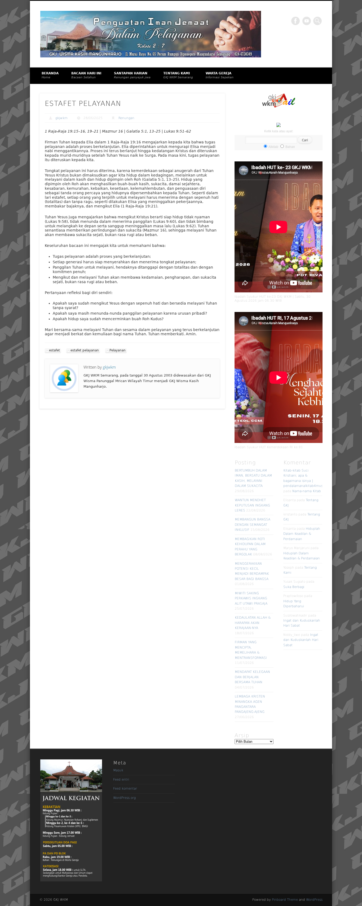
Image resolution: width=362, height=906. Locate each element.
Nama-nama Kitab (306, 491)
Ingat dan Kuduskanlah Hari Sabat (300, 640)
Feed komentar (125, 788)
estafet (54, 350)
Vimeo (306, 21)
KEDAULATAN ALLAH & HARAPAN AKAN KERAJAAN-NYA (253, 623)
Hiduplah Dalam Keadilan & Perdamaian (301, 534)
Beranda (50, 75)
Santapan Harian (132, 75)
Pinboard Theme (285, 900)
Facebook (295, 21)
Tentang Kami (178, 75)
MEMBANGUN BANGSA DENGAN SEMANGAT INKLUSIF (252, 525)
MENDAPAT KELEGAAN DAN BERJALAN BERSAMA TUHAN (252, 677)
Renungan (126, 118)
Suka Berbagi (293, 587)
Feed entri (121, 779)
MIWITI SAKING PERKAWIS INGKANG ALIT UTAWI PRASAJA (251, 598)
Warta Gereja (219, 75)
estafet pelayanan (84, 350)
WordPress (314, 900)
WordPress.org (124, 798)
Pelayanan (117, 350)
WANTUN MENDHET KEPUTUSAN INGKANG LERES (252, 505)
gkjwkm (61, 118)
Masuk (118, 770)
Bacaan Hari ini (86, 75)
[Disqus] (132, 485)
